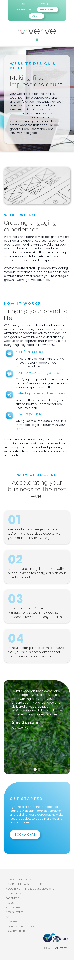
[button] (37, 39)
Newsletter (14, 912)
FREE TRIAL (48, 9)
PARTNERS (12, 898)
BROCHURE (13, 907)
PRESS (10, 902)
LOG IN (36, 16)
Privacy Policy (16, 931)
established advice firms (24, 884)
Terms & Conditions (20, 926)
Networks (13, 893)
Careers (12, 921)
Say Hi (10, 917)
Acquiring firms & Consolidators (30, 888)
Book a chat (25, 834)
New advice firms (19, 879)
